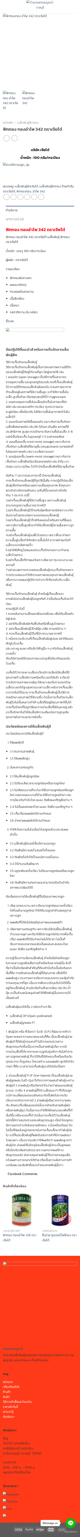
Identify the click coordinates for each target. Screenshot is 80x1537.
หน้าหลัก (8, 122)
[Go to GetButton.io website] (70, 1531)
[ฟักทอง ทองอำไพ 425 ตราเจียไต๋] (20, 1210)
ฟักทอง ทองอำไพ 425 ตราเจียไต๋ (19, 1237)
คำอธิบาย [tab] (11, 210)
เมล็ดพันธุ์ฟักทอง (28, 122)
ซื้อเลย (10, 321)
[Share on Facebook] (13, 197)
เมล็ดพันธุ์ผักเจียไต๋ (26, 186)
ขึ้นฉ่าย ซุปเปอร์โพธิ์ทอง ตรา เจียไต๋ (59, 1237)
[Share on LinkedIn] (41, 197)
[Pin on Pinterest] (34, 197)
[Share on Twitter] (20, 197)
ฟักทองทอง (24, 191)
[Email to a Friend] (27, 197)
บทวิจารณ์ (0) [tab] (15, 219)
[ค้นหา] (75, 7)
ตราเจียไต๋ (9, 191)
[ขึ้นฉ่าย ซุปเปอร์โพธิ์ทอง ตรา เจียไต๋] (59, 1210)
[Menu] (6, 6)
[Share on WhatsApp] (6, 197)
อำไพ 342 (39, 191)
